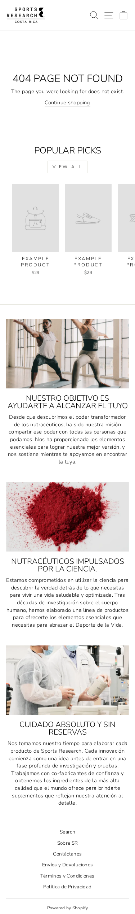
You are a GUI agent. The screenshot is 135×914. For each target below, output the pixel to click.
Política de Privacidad (67, 886)
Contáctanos (67, 853)
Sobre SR (67, 843)
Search (67, 831)
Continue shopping (67, 102)
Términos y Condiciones (67, 875)
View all (68, 167)
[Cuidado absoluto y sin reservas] (67, 680)
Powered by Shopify (67, 908)
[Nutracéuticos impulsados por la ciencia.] (67, 517)
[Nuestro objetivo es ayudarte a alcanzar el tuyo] (67, 353)
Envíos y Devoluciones (67, 864)
